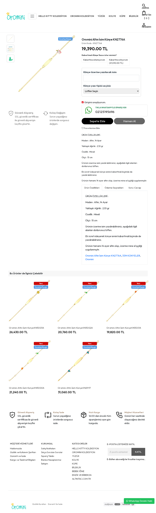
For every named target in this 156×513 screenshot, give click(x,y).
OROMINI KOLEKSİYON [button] (82, 16)
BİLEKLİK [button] (133, 16)
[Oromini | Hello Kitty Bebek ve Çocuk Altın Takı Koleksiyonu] (15, 16)
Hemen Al (129, 121)
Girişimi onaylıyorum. (95, 102)
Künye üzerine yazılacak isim (100, 72)
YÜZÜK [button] (101, 16)
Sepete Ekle (97, 121)
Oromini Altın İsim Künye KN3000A (26, 388)
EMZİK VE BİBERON (81, 475)
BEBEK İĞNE (78, 471)
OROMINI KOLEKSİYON (83, 452)
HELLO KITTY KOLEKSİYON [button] (52, 16)
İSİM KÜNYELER (131, 255)
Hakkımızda (16, 448)
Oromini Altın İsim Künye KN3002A (75, 327)
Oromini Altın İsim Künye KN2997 (74, 388)
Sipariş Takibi (47, 456)
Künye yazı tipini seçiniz (97, 85)
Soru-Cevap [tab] (135, 187)
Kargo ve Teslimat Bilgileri (22, 459)
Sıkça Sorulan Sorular (52, 452)
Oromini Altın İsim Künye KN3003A (26, 327)
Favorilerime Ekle (92, 128)
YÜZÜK (75, 456)
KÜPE (75, 463)
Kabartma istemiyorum (94, 59)
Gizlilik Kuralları (39, 504)
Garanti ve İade (18, 456)
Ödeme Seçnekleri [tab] (114, 187)
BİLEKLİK (76, 467)
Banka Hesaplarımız (51, 459)
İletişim (44, 463)
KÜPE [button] (122, 16)
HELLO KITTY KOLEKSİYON (85, 448)
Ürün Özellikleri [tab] (91, 187)
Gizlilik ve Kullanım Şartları (23, 452)
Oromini (89, 259)
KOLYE (75, 459)
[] (146, 15)
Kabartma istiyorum (118, 61)
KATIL (138, 451)
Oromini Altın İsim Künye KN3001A (123, 327)
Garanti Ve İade (55, 504)
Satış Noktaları (48, 448)
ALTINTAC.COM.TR (81, 478)
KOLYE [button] (112, 16)
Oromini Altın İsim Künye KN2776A (103, 255)
